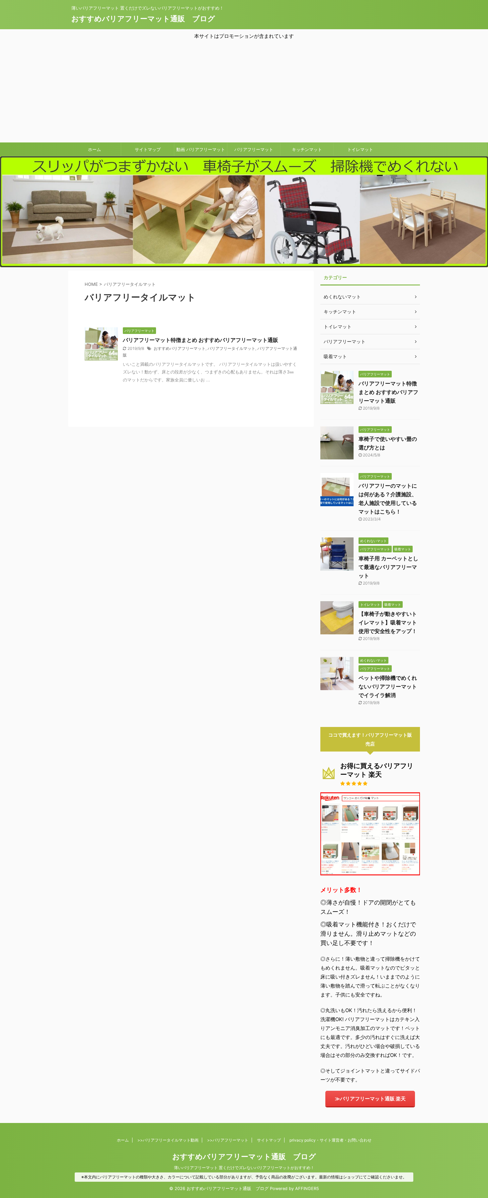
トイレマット (360, 149)
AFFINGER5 (307, 1188)
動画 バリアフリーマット (200, 149)
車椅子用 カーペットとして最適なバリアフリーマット (388, 567)
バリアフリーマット (253, 149)
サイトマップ (148, 149)
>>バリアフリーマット (227, 1140)
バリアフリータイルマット (231, 348)
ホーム (94, 149)
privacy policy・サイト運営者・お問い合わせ (330, 1140)
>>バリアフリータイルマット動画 (168, 1140)
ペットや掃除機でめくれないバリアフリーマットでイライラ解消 (388, 686)
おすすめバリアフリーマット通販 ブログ (143, 18)
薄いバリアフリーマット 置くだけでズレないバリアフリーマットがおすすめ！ (244, 1167)
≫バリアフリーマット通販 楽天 (370, 1098)
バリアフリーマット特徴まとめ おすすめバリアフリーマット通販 (200, 340)
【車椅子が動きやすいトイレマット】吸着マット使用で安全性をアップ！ (388, 622)
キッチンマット (307, 149)
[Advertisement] (244, 90)
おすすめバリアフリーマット (179, 348)
